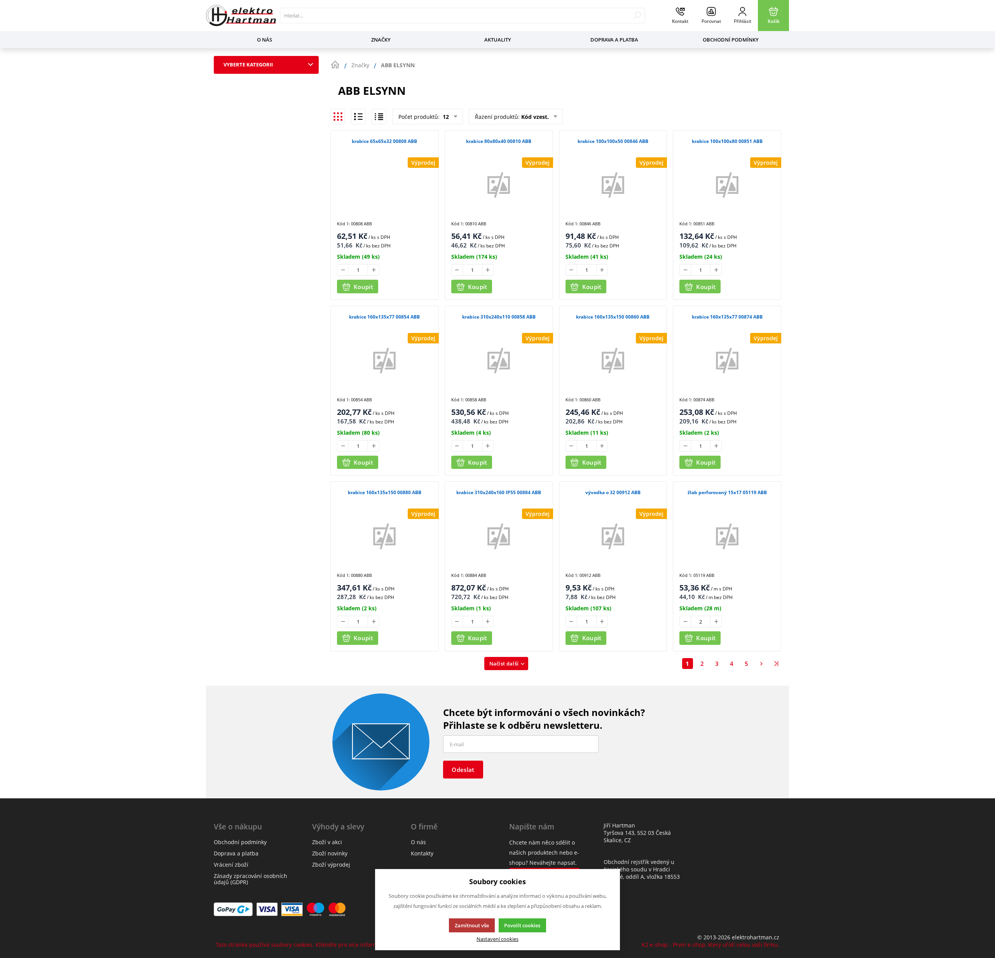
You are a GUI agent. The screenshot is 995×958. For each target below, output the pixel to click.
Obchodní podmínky (731, 39)
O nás (264, 39)
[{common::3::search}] (637, 15)
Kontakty (422, 853)
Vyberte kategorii (248, 64)
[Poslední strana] (776, 663)
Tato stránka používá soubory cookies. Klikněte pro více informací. (301, 944)
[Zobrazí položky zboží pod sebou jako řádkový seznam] (358, 116)
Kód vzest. (535, 116)
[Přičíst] (373, 270)
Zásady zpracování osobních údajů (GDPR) (250, 879)
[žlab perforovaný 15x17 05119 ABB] (727, 536)
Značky (381, 39)
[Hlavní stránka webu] (335, 65)
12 (445, 116)
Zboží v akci (327, 842)
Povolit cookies (522, 925)
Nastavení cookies (497, 939)
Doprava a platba (614, 39)
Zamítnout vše (472, 925)
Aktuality (497, 39)
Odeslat (463, 769)
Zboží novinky (329, 853)
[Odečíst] (343, 270)
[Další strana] (761, 663)
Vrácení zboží (231, 864)
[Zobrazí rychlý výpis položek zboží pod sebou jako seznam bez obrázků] (379, 116)
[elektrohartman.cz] (241, 15)
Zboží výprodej (331, 864)
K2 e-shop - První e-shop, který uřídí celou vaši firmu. (710, 944)
